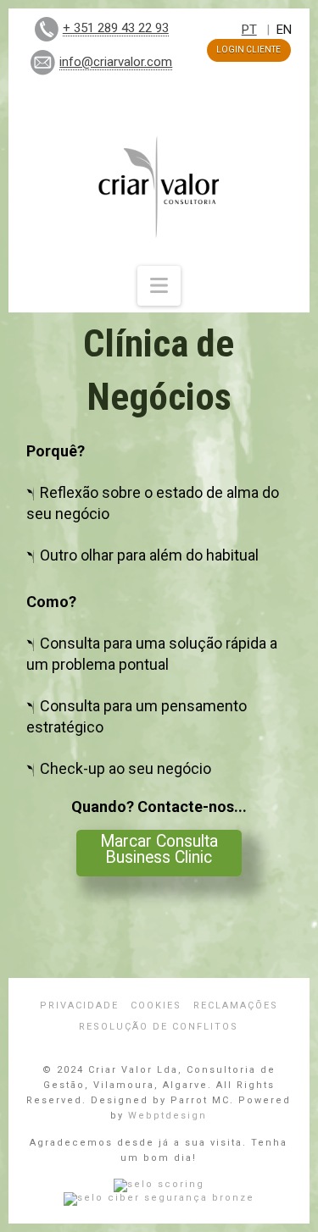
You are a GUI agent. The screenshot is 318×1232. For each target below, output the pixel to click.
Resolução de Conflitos (158, 1026)
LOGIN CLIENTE (248, 49)
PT (249, 29)
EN (284, 29)
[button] (159, 286)
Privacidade (79, 1005)
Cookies (156, 1005)
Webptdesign (167, 1115)
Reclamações (235, 1005)
